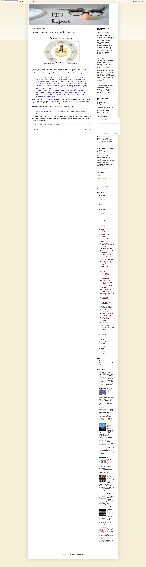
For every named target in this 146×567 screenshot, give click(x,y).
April (102, 339)
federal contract (73, 101)
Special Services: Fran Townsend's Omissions (107, 306)
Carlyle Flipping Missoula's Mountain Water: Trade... (106, 324)
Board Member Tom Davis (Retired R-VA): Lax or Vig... (106, 263)
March (102, 341)
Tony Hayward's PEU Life (107, 248)
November (103, 234)
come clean (47, 118)
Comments (103, 178)
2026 (100, 195)
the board (87, 99)
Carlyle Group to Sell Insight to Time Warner (107, 290)
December (103, 232)
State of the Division (104, 361)
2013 (100, 225)
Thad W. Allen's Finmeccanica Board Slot (106, 268)
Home (62, 129)
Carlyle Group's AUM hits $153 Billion (107, 294)
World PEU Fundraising (106, 259)
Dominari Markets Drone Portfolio (109, 460)
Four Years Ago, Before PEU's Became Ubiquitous (106, 302)
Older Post (88, 129)
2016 (100, 218)
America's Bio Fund (105, 257)
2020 (100, 209)
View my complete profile (104, 168)
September (104, 239)
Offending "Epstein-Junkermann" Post (110, 442)
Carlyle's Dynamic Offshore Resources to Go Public (107, 245)
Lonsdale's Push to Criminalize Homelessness (110, 512)
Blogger (80, 554)
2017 (100, 216)
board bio (86, 73)
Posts (101, 175)
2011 (100, 230)
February (103, 343)
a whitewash (78, 118)
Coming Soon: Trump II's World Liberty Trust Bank (110, 478)
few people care (40, 120)
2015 (100, 220)
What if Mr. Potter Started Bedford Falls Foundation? (107, 273)
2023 (100, 202)
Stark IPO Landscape (106, 254)
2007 (100, 353)
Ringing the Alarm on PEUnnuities (110, 425)
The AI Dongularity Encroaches (110, 409)
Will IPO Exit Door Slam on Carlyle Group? (106, 314)
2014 (100, 223)
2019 (100, 211)
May (102, 336)
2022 (100, 204)
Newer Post (35, 129)
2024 (100, 199)
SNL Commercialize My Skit (106, 363)
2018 (100, 213)
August (103, 241)
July (102, 332)
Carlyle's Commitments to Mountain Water (107, 310)
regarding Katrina (59, 103)
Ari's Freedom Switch (104, 365)
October (103, 236)
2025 (100, 197)
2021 (100, 206)
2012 (100, 227)
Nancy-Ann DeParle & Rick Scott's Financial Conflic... (106, 282)
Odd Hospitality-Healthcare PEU (105, 298)
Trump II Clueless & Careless (110, 374)
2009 (100, 349)
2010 (100, 346)
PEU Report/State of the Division (106, 149)
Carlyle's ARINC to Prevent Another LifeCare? (105, 319)
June (102, 334)
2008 (100, 351)
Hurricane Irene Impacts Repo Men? (106, 251)
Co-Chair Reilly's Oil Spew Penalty (105, 277)
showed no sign (58, 99)
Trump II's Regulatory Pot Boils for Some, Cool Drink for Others (110, 530)
